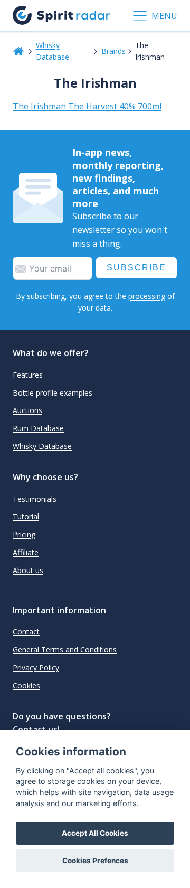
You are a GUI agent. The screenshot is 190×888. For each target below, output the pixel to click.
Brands (113, 51)
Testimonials (34, 499)
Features (28, 375)
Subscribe (136, 267)
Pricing (24, 534)
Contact (26, 632)
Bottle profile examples (52, 393)
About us (28, 570)
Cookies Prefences (95, 860)
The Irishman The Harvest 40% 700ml (87, 106)
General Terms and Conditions (65, 649)
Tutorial (26, 516)
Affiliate (26, 552)
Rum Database (38, 428)
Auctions (27, 410)
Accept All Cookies (95, 833)
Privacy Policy (36, 667)
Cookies (26, 685)
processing (146, 296)
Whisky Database (52, 51)
